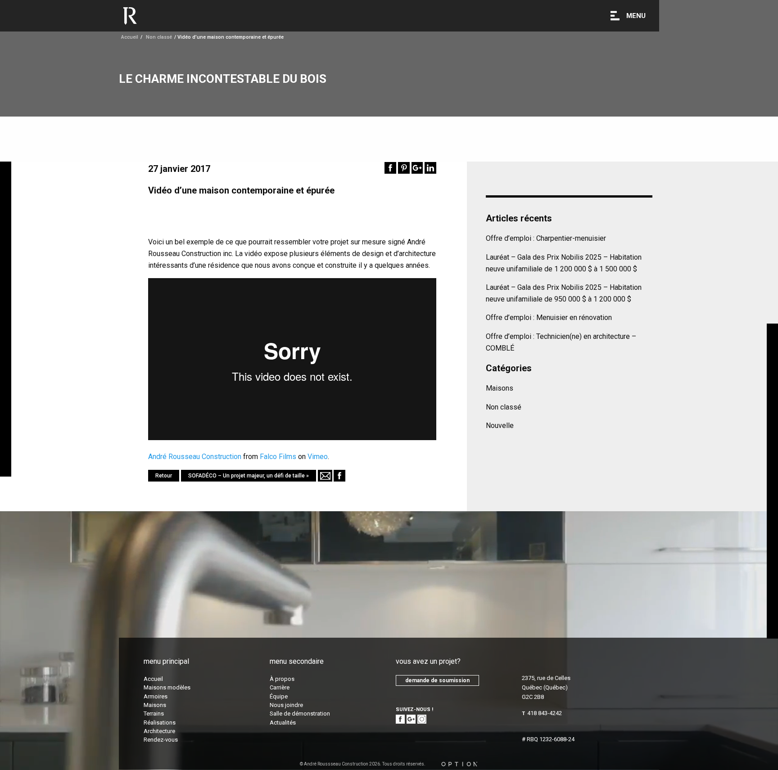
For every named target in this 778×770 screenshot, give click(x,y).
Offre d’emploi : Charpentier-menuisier (546, 238)
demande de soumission (437, 680)
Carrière (279, 687)
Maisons (499, 388)
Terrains (154, 713)
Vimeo (318, 456)
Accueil (129, 37)
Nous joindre (286, 705)
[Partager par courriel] (325, 476)
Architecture (159, 731)
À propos (282, 678)
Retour (163, 476)
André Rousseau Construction (194, 456)
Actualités (283, 722)
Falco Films (278, 456)
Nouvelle (500, 425)
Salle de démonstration (300, 713)
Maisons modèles (167, 687)
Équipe (279, 696)
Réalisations (160, 722)
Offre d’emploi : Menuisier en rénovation (549, 317)
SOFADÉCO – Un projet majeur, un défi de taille (246, 476)
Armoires (155, 696)
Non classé (503, 407)
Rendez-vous (161, 739)
